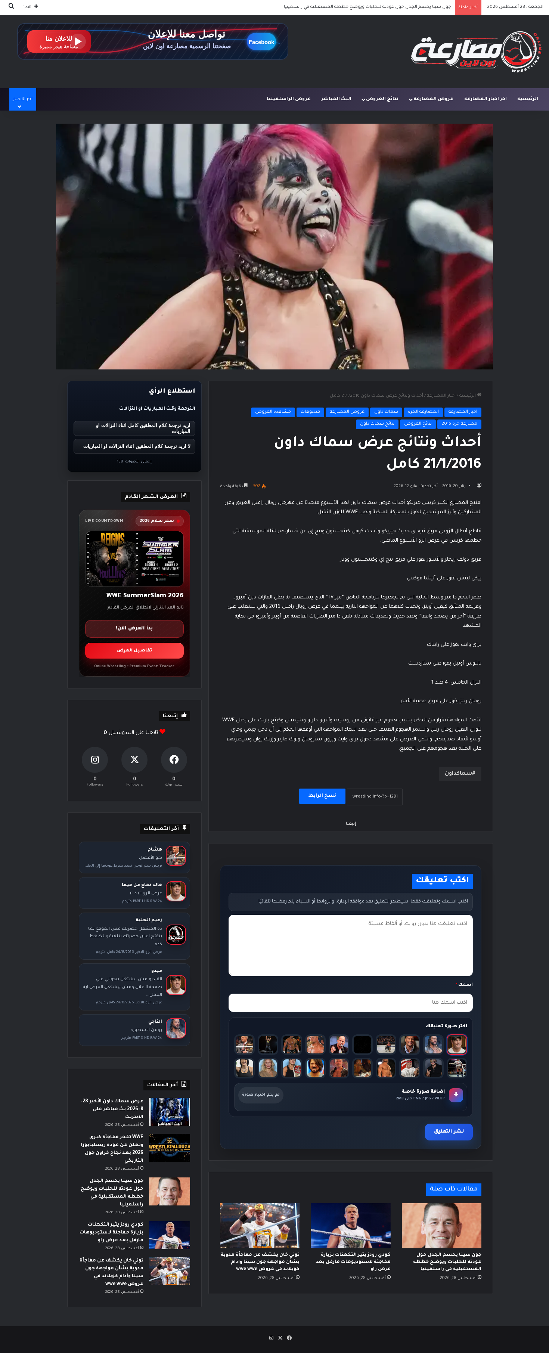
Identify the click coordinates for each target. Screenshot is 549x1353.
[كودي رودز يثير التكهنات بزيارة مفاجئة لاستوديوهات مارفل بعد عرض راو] (350, 1225)
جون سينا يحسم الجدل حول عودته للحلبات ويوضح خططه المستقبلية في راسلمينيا (447, 1262)
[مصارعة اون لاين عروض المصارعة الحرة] (476, 51)
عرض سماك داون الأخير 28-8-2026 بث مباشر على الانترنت (111, 1109)
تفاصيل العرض (134, 650)
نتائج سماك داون (377, 424)
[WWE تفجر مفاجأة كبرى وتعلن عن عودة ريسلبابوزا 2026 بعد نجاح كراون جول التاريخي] (169, 1148)
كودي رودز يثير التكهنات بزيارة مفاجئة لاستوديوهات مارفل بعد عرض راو (379, 7)
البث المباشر (336, 99)
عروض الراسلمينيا (289, 99)
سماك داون (386, 412)
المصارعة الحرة (423, 412)
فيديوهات (310, 412)
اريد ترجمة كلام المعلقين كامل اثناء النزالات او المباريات (143, 428)
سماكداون (458, 774)
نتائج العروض (382, 99)
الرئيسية (527, 99)
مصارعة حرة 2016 (459, 424)
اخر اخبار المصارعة (485, 99)
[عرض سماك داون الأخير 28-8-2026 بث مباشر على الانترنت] (169, 1112)
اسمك (464, 985)
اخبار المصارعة (441, 396)
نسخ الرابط (322, 796)
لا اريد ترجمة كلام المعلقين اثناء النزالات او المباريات (136, 446)
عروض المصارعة (433, 99)
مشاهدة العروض (273, 412)
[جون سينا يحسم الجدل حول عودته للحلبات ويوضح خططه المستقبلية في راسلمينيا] (441, 1225)
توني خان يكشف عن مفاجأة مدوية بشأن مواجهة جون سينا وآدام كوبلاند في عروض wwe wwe (260, 1262)
